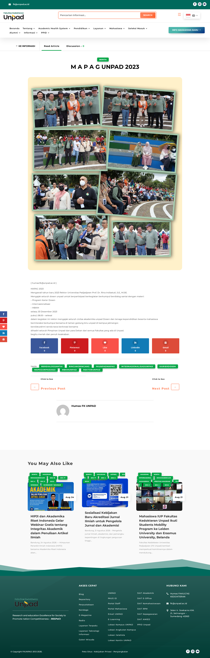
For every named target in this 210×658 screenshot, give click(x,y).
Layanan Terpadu (88, 625)
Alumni (14, 33)
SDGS (52, 481)
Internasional (145, 478)
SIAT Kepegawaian (147, 614)
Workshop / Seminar (52, 485)
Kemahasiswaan (38, 478)
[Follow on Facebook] (195, 4)
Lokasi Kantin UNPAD (119, 640)
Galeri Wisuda (86, 639)
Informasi (29, 33)
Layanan (98, 28)
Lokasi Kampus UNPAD (120, 624)
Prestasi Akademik (162, 481)
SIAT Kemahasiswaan (149, 603)
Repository (84, 599)
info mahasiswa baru (185, 30)
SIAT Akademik (145, 593)
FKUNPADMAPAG (105, 366)
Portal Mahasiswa (117, 609)
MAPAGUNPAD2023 (45, 370)
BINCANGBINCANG (79, 366)
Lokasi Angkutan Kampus (122, 630)
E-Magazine (85, 615)
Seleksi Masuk (136, 28)
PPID (44, 33)
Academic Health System (53, 28)
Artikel (113, 474)
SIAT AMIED (143, 619)
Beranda (15, 28)
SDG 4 (33, 481)
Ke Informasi (27, 46)
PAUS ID (112, 598)
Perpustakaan (86, 604)
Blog (81, 594)
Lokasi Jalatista (116, 635)
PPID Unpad (143, 624)
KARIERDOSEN (168, 366)
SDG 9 (42, 481)
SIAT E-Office (144, 598)
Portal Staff (114, 603)
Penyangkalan (120, 651)
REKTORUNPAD (91, 370)
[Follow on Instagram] (200, 4)
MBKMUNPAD (69, 370)
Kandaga (83, 610)
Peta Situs (87, 651)
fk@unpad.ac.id (21, 4)
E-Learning (114, 619)
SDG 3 (147, 485)
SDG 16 (52, 478)
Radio (82, 620)
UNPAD (112, 593)
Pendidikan (80, 28)
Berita (103, 59)
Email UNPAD (115, 614)
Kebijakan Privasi (103, 651)
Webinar (34, 485)
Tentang (27, 28)
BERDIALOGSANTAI (52, 366)
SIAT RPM (142, 609)
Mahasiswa (115, 28)
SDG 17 (62, 478)
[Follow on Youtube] (204, 4)
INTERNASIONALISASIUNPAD (137, 366)
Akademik (47, 474)
